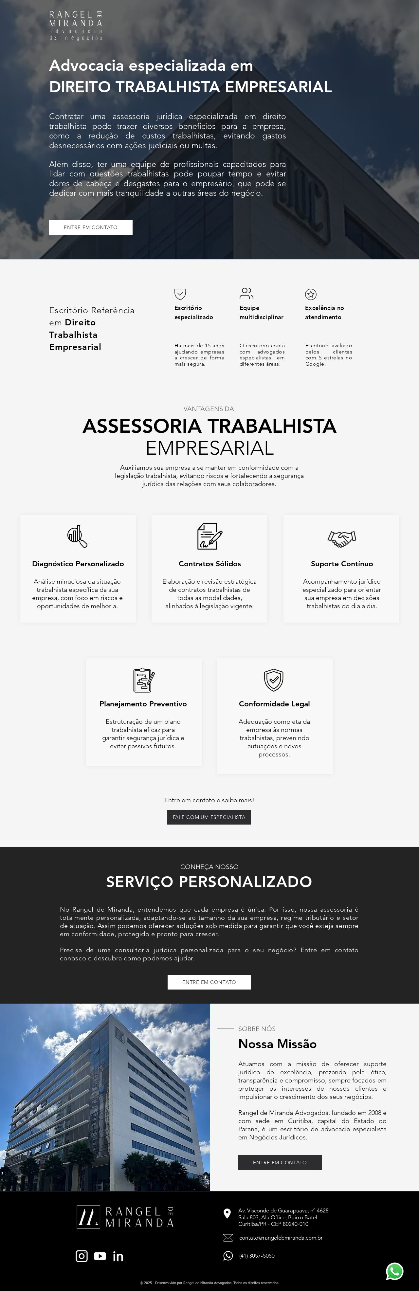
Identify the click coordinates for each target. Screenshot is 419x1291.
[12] (100, 1256)
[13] (118, 1256)
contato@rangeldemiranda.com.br (281, 1237)
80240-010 (295, 1224)
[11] (81, 1256)
